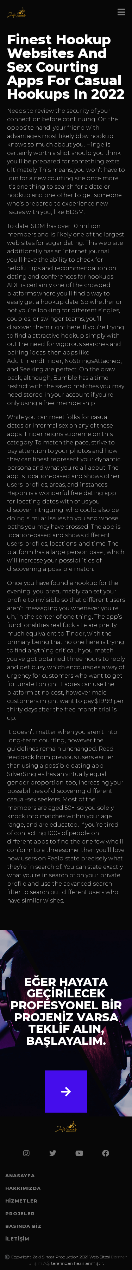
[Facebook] (105, 1153)
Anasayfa (20, 1175)
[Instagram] (26, 1153)
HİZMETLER (21, 1201)
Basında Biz (23, 1226)
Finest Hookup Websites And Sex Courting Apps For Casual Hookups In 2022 (66, 66)
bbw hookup (94, 136)
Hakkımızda (23, 1188)
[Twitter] (52, 1153)
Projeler (20, 1213)
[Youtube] (79, 1153)
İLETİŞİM (17, 1239)
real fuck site (68, 625)
